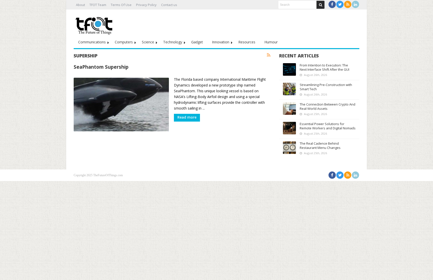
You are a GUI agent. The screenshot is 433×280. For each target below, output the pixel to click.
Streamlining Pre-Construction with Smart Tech (326, 86)
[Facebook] (332, 4)
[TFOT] (95, 24)
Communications (92, 42)
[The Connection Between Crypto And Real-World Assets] (289, 108)
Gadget (197, 42)
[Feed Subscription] (268, 55)
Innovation (220, 42)
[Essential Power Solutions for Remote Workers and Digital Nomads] (289, 128)
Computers (124, 42)
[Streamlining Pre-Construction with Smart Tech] (289, 89)
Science (148, 42)
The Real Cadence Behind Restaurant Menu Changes (320, 145)
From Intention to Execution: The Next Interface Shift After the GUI (324, 67)
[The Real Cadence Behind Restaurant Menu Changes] (289, 147)
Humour (271, 42)
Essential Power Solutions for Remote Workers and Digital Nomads (328, 126)
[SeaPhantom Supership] (121, 104)
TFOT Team (97, 5)
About (80, 5)
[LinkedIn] (355, 4)
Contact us (169, 5)
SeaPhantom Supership (101, 67)
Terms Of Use (121, 5)
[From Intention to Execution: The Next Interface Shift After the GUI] (289, 69)
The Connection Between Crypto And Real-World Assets (327, 106)
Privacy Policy (146, 5)
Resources (246, 42)
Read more (186, 117)
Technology (172, 42)
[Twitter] (340, 4)
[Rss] (348, 4)
